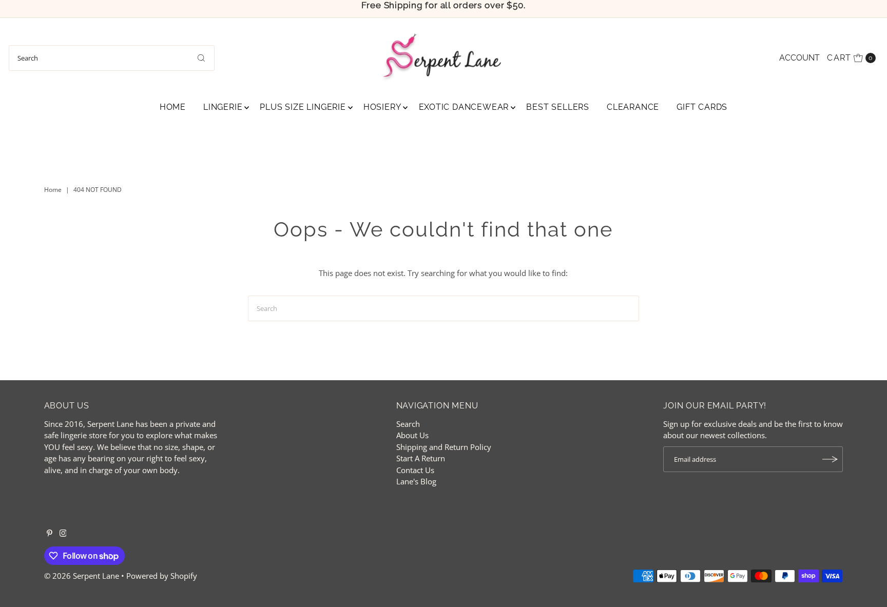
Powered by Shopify (161, 576)
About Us (412, 435)
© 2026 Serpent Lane (81, 576)
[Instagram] (63, 533)
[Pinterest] (49, 533)
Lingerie (222, 107)
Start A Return (420, 458)
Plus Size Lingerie (302, 107)
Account (799, 58)
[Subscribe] (830, 459)
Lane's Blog (416, 481)
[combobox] (112, 58)
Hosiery (382, 107)
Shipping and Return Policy (443, 447)
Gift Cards (702, 107)
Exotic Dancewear (464, 107)
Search (408, 424)
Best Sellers (557, 107)
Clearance (633, 107)
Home (173, 107)
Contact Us (415, 470)
